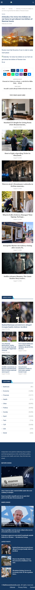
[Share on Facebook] (17, 70)
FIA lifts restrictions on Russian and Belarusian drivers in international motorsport (9, 369)
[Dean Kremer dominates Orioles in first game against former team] (25, 360)
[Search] (33, 2)
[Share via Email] (29, 74)
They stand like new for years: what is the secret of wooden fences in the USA (17, 531)
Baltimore (18, 387)
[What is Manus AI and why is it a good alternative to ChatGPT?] (17, 477)
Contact (32, 587)
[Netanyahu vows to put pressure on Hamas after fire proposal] (17, 516)
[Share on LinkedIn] (4, 74)
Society (10, 8)
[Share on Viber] (21, 74)
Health (18, 399)
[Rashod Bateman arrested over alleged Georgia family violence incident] (17, 312)
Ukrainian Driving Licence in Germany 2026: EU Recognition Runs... (22, 572)
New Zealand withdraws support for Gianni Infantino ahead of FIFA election (25, 346)
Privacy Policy (22, 587)
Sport (18, 416)
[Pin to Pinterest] (25, 70)
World (18, 433)
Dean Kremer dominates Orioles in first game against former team (25, 369)
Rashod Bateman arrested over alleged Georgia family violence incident (16, 326)
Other (18, 403)
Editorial (12, 587)
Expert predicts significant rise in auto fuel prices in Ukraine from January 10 (15, 497)
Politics (18, 408)
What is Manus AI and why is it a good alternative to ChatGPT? (14, 485)
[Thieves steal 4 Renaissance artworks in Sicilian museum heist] (17, 171)
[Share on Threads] (25, 74)
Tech (18, 420)
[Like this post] (13, 70)
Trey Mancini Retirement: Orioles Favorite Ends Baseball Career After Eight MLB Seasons (9, 347)
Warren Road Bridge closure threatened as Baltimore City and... (21, 560)
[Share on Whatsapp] (13, 74)
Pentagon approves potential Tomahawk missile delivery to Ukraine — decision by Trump (17, 536)
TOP (18, 424)
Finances (18, 395)
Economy (18, 391)
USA (18, 429)
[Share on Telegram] (17, 74)
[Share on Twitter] (21, 70)
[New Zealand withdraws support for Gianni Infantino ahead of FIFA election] (25, 337)
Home (3, 8)
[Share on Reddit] (9, 74)
